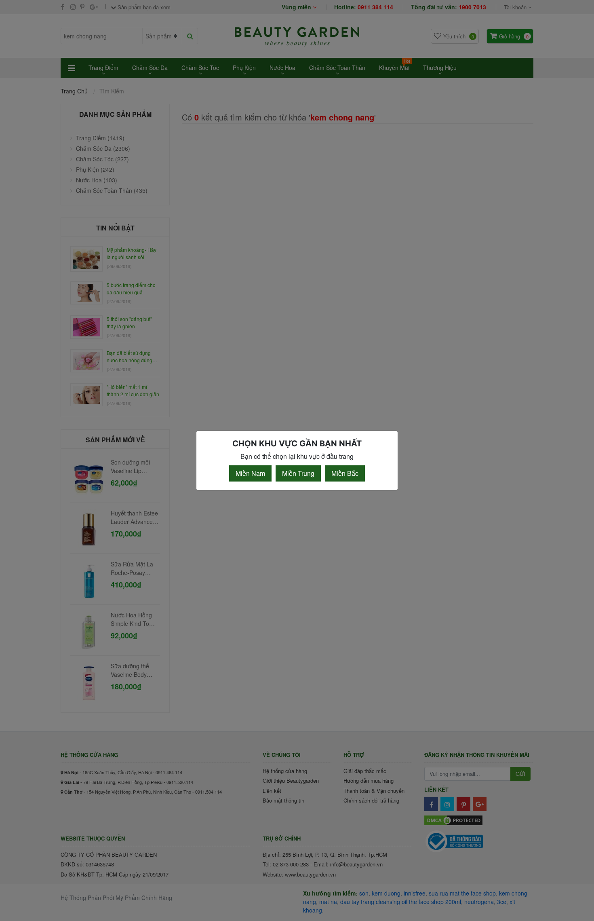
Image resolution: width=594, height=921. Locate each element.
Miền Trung (298, 473)
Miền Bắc (344, 473)
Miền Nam (250, 473)
